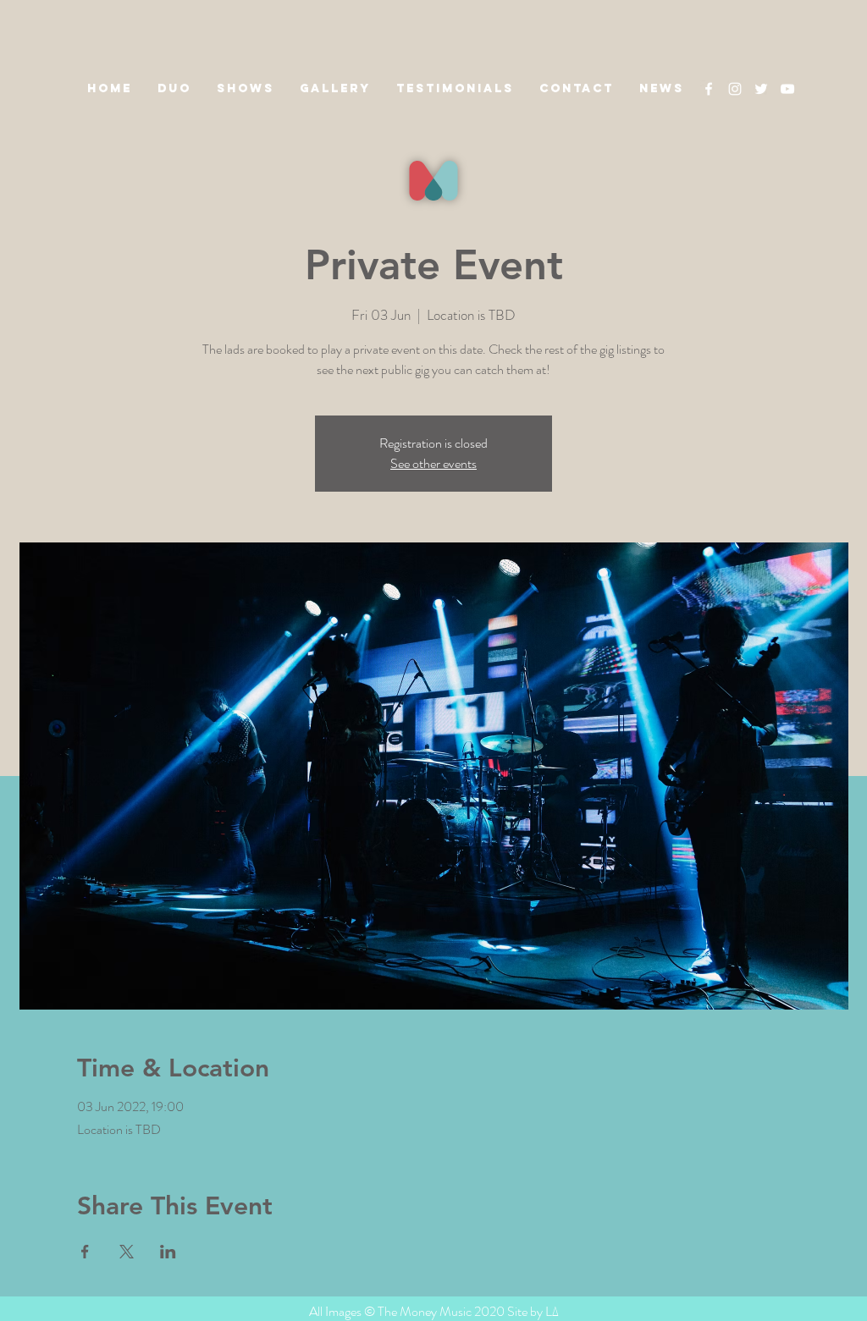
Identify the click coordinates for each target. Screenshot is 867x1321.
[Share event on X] (127, 1251)
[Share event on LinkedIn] (168, 1251)
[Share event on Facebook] (85, 1251)
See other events (433, 463)
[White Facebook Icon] (708, 88)
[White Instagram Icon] (734, 88)
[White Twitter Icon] (761, 88)
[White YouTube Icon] (787, 88)
